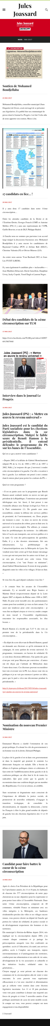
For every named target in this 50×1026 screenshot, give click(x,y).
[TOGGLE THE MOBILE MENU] (4, 10)
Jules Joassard (25, 9)
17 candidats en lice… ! (18, 194)
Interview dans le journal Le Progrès (22, 397)
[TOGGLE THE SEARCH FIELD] (46, 10)
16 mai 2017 (7, 407)
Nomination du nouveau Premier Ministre (25, 727)
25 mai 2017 (7, 98)
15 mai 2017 (7, 737)
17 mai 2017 (7, 331)
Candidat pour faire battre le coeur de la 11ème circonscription (22, 867)
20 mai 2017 (7, 202)
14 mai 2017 (7, 880)
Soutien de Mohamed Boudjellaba (17, 88)
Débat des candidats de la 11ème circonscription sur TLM (24, 321)
